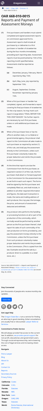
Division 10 (24, 8)
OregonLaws (19, 3)
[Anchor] (14, 67)
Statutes (14, 388)
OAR (7, 8)
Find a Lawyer (6, 354)
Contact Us (5, 367)
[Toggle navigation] (39, 3)
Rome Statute (16, 405)
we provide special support (24, 335)
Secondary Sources (8, 374)
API (2, 364)
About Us (5, 360)
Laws (13, 395)
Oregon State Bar (11, 317)
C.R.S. (13, 385)
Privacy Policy (6, 377)
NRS (13, 392)
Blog (3, 357)
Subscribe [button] (6, 299)
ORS (17, 398)
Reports (4, 370)
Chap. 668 (14, 8)
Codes (13, 382)
